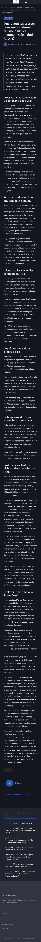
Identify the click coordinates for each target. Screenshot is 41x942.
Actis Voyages (9, 894)
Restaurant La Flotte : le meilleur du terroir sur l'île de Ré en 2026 (19, 848)
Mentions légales (8, 924)
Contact (5, 928)
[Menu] (26, 1)
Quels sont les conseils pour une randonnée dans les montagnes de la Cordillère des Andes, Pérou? (19, 840)
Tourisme (12, 7)
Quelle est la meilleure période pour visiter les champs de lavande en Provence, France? (19, 856)
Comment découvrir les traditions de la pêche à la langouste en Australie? (20, 865)
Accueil (4, 7)
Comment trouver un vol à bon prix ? (19, 823)
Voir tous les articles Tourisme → (16, 794)
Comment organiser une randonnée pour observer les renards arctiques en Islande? (20, 830)
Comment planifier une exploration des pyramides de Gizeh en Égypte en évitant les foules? (20, 873)
